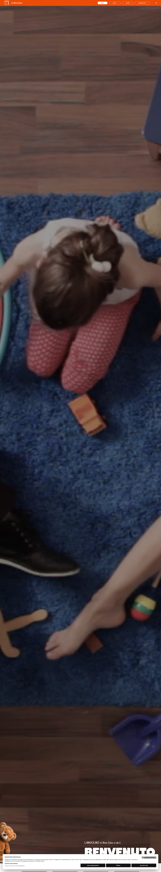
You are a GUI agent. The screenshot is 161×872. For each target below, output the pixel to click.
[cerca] (156, 3)
